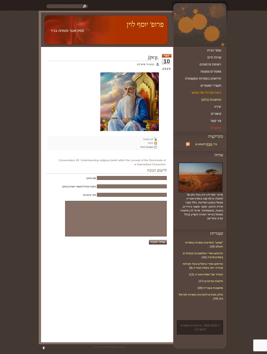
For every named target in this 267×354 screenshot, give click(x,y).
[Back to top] (44, 348)
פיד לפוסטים (206, 144)
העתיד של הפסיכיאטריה (209, 274)
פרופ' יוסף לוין (145, 24)
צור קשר (215, 120)
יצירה (217, 106)
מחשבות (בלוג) (211, 99)
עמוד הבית (214, 50)
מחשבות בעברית (213, 287)
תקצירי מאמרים (211, 85)
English (216, 127)
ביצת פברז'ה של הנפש (206, 92)
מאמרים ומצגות (211, 71)
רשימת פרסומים (210, 64)
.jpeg (153, 56)
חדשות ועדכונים (213, 281)
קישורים (216, 113)
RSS (150, 143)
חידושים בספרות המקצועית (203, 78)
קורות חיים (214, 57)
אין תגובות (148, 139)
